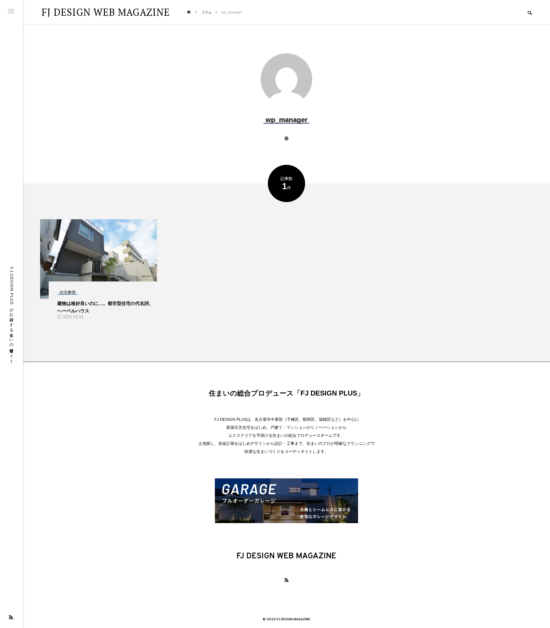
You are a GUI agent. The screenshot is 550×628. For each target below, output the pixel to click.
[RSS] (11, 617)
